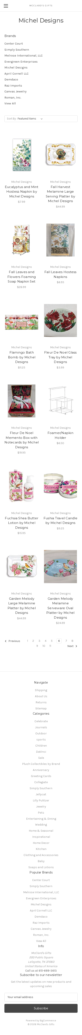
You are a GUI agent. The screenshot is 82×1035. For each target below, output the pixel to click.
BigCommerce (48, 1020)
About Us (41, 696)
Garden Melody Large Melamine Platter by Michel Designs (22, 606)
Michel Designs (16, 67)
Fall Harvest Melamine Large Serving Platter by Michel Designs (60, 194)
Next (70, 646)
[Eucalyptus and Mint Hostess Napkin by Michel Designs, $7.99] (21, 155)
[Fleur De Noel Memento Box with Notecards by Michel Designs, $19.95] (21, 401)
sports (41, 739)
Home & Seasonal (41, 830)
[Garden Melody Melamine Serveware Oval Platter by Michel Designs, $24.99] (60, 566)
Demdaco (11, 79)
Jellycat (41, 794)
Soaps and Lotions (41, 867)
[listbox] (31, 119)
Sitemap (41, 708)
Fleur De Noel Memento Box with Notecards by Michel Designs (21, 440)
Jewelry (41, 806)
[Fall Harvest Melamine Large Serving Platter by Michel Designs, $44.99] (60, 155)
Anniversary (41, 770)
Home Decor (41, 843)
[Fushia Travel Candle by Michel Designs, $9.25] (60, 486)
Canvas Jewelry (15, 91)
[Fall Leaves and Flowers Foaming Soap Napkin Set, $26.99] (21, 240)
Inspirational (41, 837)
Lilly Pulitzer (41, 800)
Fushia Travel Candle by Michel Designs (60, 520)
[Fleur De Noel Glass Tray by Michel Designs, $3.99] (60, 320)
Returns (41, 702)
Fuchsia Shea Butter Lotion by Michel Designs (21, 523)
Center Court (13, 43)
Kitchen (41, 849)
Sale (41, 758)
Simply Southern (16, 49)
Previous (14, 641)
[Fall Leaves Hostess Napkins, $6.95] (60, 240)
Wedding (41, 824)
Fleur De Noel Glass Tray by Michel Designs (60, 357)
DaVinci (41, 752)
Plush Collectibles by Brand (41, 764)
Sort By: (11, 118)
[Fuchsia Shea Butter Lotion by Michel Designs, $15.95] (21, 486)
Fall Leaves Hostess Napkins (60, 274)
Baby (41, 861)
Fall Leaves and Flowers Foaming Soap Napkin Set (21, 276)
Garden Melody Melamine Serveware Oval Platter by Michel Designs (60, 608)
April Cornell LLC (16, 73)
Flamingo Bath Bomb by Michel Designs (22, 357)
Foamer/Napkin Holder (60, 435)
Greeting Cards (41, 776)
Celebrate (41, 721)
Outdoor (41, 733)
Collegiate (41, 782)
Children (41, 745)
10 (43, 646)
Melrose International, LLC (23, 55)
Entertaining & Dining (41, 819)
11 (50, 646)
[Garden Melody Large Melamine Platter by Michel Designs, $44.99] (21, 566)
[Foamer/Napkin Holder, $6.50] (60, 401)
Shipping (41, 690)
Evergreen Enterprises (21, 61)
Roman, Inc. (12, 97)
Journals (41, 727)
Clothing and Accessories (41, 855)
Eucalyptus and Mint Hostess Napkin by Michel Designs (21, 191)
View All (10, 103)
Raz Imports (13, 85)
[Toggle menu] (6, 6)
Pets (41, 812)
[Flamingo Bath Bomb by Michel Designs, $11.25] (21, 320)
